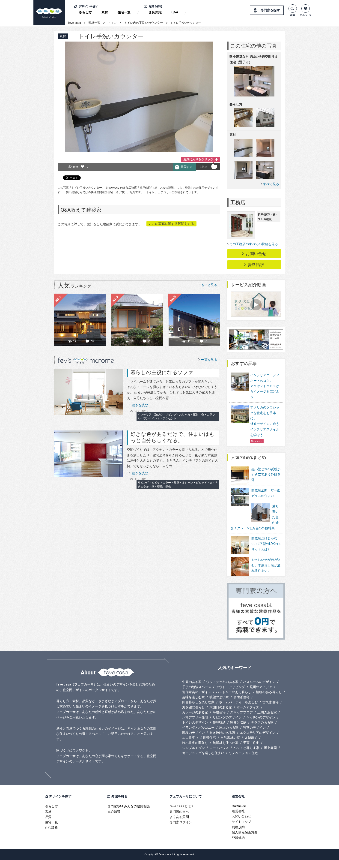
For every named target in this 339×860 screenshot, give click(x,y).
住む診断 (51, 827)
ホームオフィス (248, 707)
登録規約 (238, 837)
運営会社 (238, 811)
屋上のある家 (228, 727)
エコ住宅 (188, 738)
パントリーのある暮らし (233, 692)
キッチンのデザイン (260, 717)
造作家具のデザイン (196, 692)
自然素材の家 (230, 738)
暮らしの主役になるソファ (162, 372)
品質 (48, 817)
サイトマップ (241, 822)
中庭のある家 (192, 682)
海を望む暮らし (193, 707)
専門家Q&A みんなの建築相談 (128, 806)
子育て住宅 (251, 743)
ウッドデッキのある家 (222, 682)
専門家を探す (270, 10)
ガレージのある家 (195, 712)
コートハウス (219, 748)
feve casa (74, 22)
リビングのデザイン (227, 717)
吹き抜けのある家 (222, 732)
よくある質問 (179, 817)
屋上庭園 (270, 748)
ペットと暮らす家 (246, 748)
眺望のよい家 (219, 697)
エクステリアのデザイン (257, 732)
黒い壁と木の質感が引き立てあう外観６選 (265, 474)
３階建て (250, 738)
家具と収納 (238, 722)
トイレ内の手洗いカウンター (143, 22)
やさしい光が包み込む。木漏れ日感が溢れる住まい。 (265, 565)
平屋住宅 (219, 712)
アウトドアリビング (230, 687)
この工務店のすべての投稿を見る (253, 244)
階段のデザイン (193, 732)
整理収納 (219, 722)
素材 (104, 12)
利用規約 (238, 827)
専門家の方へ (179, 811)
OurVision (239, 806)
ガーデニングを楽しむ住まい (203, 753)
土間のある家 (267, 712)
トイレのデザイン (195, 722)
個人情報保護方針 (245, 832)
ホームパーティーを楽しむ (238, 702)
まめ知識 (155, 12)
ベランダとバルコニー (198, 727)
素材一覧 (94, 22)
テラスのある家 (262, 722)
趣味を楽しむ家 (193, 697)
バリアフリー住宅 (195, 717)
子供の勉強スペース (196, 687)
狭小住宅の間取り (195, 743)
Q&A (174, 12)
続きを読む (140, 405)
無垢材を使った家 (225, 743)
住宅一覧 (124, 12)
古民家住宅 (270, 702)
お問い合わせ (241, 816)
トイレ (112, 22)
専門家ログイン (181, 822)
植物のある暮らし (269, 692)
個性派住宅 (241, 697)
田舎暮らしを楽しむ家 (198, 702)
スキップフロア (241, 712)
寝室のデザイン (254, 727)
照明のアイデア (261, 687)
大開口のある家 (220, 707)
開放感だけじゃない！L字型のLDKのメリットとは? (266, 543)
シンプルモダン (193, 748)
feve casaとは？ (182, 806)
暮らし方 (85, 12)
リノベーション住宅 (243, 753)
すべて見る (271, 184)
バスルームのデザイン (259, 682)
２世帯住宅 (208, 738)
